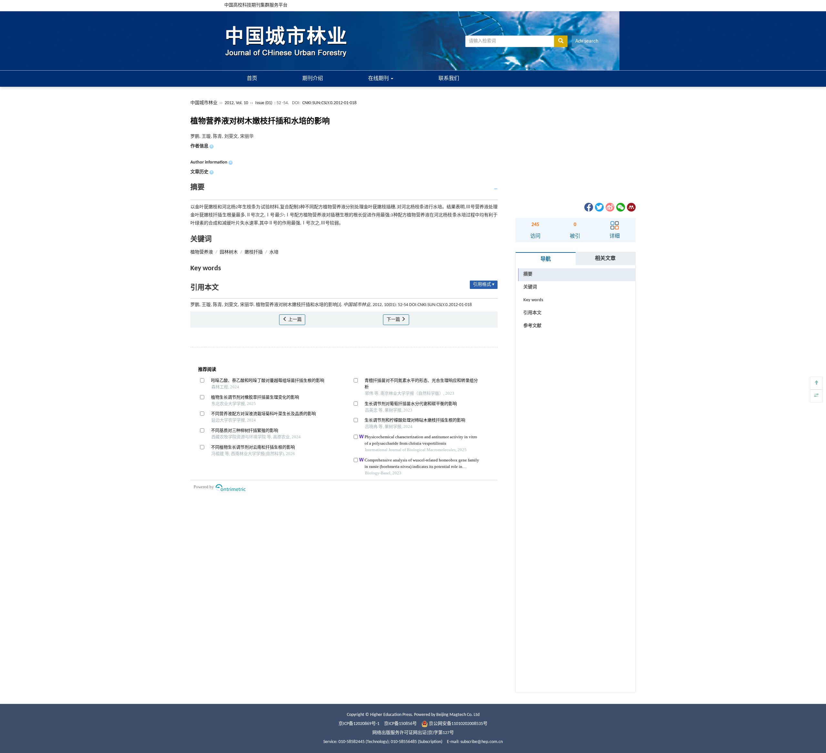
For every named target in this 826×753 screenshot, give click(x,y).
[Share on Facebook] (588, 207)
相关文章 (605, 258)
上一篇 (294, 319)
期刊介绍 (312, 78)
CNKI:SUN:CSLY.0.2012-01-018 (329, 103)
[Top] (816, 383)
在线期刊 (379, 78)
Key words (533, 300)
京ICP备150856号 (400, 723)
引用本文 (532, 313)
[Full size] (816, 396)
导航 (545, 259)
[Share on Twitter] (599, 207)
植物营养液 (201, 252)
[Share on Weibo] (609, 207)
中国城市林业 (203, 103)
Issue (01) (263, 103)
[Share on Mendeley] (631, 207)
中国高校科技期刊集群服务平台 (255, 5)
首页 (252, 78)
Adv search (586, 41)
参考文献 (532, 325)
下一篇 (394, 319)
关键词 (530, 287)
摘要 (527, 274)
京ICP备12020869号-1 (358, 723)
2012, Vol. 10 (237, 103)
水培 (273, 252)
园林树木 (229, 252)
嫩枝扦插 (254, 252)
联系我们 (448, 78)
